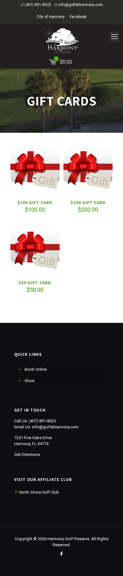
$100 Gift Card (35, 202)
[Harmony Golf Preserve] (61, 40)
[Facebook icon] (61, 554)
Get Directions (27, 454)
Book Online (36, 369)
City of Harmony (51, 17)
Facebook (78, 17)
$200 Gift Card (88, 202)
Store (29, 380)
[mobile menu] (114, 36)
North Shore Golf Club (39, 492)
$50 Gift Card (35, 282)
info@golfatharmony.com (81, 5)
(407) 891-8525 (38, 5)
